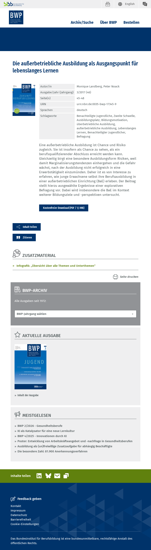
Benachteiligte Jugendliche (94, 116)
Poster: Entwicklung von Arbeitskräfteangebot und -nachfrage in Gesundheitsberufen (75, 441)
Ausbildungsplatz (88, 120)
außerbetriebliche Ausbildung (96, 128)
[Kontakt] (145, 4)
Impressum (18, 510)
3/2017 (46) (84, 92)
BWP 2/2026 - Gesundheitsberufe (39, 426)
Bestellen (131, 22)
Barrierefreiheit (21, 519)
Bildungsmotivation (114, 120)
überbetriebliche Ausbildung (96, 124)
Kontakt (16, 506)
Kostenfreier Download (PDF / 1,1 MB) (63, 208)
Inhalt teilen (30, 227)
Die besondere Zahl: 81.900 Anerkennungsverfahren (52, 451)
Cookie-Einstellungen (25, 524)
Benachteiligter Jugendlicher (106, 132)
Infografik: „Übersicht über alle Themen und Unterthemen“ (56, 266)
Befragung (83, 136)
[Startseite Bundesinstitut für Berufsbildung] (52, 4)
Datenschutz (19, 515)
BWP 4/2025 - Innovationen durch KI (42, 436)
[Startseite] (16, 17)
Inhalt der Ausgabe (28, 395)
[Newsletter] (107, 4)
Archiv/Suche (82, 22)
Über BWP (108, 22)
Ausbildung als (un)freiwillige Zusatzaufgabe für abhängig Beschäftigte (64, 446)
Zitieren (27, 237)
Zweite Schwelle (124, 116)
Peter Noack (111, 86)
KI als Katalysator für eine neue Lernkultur (46, 431)
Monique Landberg (89, 86)
